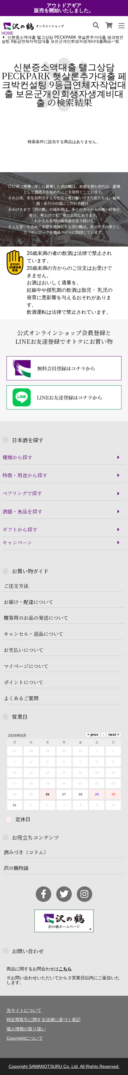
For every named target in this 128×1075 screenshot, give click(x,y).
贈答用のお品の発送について (36, 617)
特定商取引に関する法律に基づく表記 (43, 1019)
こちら (65, 969)
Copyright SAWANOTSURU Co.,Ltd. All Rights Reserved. (64, 1066)
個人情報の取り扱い (26, 1029)
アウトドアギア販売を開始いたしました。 (64, 8)
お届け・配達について (28, 602)
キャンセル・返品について (33, 633)
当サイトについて (24, 1010)
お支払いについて (23, 650)
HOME (8, 34)
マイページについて (26, 666)
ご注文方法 (16, 585)
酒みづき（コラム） (26, 852)
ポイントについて (23, 682)
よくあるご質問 (21, 698)
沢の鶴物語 (16, 868)
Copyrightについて (25, 1038)
